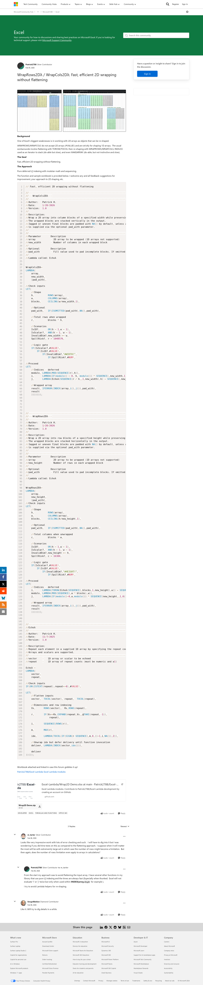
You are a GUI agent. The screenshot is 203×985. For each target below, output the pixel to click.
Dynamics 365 (106, 951)
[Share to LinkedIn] (101, 927)
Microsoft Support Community (57, 40)
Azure (136, 942)
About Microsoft (169, 946)
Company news (169, 951)
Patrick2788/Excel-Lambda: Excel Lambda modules (41, 771)
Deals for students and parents (83, 968)
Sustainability (168, 973)
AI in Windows (15, 964)
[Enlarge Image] (71, 111)
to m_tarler (63, 867)
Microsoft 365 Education (81, 955)
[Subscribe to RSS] (124, 927)
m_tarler (31, 834)
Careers (166, 942)
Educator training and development (84, 964)
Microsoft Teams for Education (83, 951)
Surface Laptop (15, 946)
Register (175, 4)
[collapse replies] (14, 834)
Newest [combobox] (125, 826)
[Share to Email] (128, 927)
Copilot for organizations (18, 955)
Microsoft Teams (107, 964)
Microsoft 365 (48, 12)
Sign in (147, 73)
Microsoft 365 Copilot (109, 968)
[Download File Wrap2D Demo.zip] (39, 806)
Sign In (185, 4)
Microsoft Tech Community (142, 959)
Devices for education (80, 946)
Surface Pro (14, 942)
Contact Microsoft (89, 981)
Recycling (158, 981)
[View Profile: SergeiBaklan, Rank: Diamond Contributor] (23, 903)
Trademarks (136, 981)
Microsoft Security (108, 946)
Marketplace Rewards (141, 968)
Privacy (100, 981)
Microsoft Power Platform (110, 959)
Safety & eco (147, 981)
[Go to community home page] (16, 4)
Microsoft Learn (139, 951)
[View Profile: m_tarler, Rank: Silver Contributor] (23, 836)
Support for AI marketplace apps (144, 955)
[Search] (167, 4)
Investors (167, 959)
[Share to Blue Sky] (119, 927)
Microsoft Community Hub (23, 12)
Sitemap (77, 981)
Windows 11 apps (16, 973)
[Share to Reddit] (115, 927)
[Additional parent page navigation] (38, 12)
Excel (57, 12)
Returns (45, 955)
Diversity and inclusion (171, 964)
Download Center (48, 946)
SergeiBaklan (33, 901)
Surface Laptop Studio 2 (18, 951)
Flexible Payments (48, 973)
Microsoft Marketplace (141, 964)
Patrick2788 (31, 64)
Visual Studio (138, 973)
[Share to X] (110, 927)
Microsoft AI (106, 942)
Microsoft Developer (140, 946)
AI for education (78, 973)
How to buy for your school (82, 959)
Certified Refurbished (49, 964)
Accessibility (168, 968)
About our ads (169, 981)
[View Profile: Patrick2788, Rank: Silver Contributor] (20, 65)
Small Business (106, 973)
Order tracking (47, 959)
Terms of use (125, 981)
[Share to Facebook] (106, 927)
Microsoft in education (80, 942)
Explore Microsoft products (19, 968)
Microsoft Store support (50, 951)
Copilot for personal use (18, 959)
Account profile (47, 942)
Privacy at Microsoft (170, 955)
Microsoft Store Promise (50, 968)
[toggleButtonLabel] (187, 12)
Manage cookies (111, 981)
